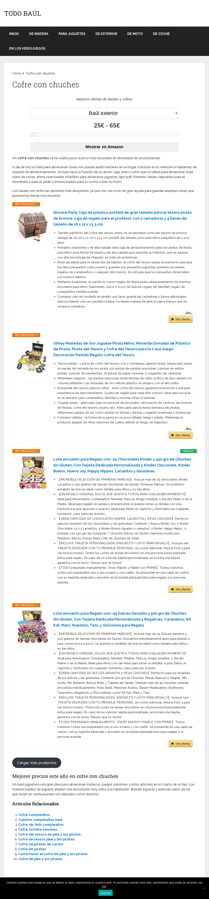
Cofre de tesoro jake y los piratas (46, 839)
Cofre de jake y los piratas (40, 859)
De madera (38, 34)
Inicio (14, 34)
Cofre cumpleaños (34, 815)
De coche (161, 34)
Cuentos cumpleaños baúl (40, 820)
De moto (135, 34)
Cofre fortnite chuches (37, 829)
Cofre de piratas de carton (40, 844)
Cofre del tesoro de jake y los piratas (49, 834)
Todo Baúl (22, 13)
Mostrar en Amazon (104, 147)
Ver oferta (183, 319)
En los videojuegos (27, 48)
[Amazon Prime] (186, 312)
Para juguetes (72, 34)
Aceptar (105, 893)
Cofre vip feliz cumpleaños (41, 825)
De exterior (106, 34)
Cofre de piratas (32, 849)
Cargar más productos (36, 763)
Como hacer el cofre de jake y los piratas (53, 854)
